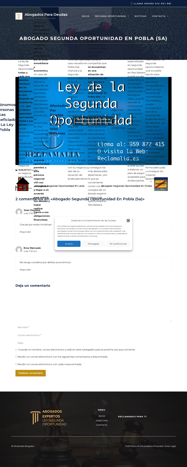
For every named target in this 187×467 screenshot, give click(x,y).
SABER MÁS (102, 420)
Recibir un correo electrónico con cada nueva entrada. (50, 364)
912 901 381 (163, 3)
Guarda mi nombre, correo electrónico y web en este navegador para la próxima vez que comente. (76, 349)
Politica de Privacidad (140, 446)
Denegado (93, 243)
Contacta (159, 16)
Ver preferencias (118, 243)
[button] (128, 220)
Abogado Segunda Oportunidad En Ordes (126, 186)
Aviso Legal (170, 446)
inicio (86, 16)
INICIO (101, 416)
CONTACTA (101, 425)
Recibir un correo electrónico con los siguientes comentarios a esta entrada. (63, 356)
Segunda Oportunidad (110, 16)
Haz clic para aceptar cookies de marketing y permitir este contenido (93, 121)
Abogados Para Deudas (46, 14)
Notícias (140, 16)
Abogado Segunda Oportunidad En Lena (59, 186)
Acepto (69, 243)
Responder (25, 232)
